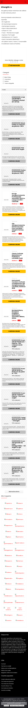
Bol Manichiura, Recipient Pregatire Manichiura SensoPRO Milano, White (18, 314)
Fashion (7, 81)
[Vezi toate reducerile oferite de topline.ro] (19, 508)
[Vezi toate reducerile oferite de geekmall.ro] (8, 578)
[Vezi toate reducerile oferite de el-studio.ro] (8, 519)
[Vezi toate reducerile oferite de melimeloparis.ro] (19, 572)
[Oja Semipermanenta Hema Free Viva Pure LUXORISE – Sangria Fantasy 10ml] (6, 225)
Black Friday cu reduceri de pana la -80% (18, 124)
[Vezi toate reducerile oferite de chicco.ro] (8, 566)
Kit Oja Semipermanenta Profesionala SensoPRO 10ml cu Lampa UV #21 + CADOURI (18, 197)
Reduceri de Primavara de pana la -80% (19, 171)
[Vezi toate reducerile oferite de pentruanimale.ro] (8, 601)
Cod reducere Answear (7, 683)
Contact (3, 664)
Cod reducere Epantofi (7, 681)
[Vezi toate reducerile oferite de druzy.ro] (19, 615)
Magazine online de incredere (9, 672)
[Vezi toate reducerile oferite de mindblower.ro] (8, 595)
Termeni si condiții (6, 666)
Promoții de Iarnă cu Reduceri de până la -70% (18, 371)
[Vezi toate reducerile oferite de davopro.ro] (8, 561)
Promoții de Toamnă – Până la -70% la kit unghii (18, 395)
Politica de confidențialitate (8, 668)
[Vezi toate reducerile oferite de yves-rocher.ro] (8, 608)
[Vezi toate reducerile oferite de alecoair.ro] (19, 531)
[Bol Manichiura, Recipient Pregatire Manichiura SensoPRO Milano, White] (6, 311)
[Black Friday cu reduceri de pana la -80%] (6, 124)
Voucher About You (6, 686)
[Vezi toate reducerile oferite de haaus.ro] (19, 503)
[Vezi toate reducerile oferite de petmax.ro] (19, 519)
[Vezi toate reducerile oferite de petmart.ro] (19, 537)
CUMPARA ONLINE (14, 114)
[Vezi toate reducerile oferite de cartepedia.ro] (19, 589)
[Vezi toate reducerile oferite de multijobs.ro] (19, 583)
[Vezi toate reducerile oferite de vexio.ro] (8, 531)
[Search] (25, 2)
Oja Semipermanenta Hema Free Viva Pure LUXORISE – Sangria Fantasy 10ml (18, 227)
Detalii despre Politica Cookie (17, 705)
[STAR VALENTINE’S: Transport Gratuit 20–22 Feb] (6, 98)
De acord (6, 705)
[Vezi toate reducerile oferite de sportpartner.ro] (19, 525)
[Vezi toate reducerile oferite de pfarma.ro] (19, 561)
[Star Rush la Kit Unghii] (6, 149)
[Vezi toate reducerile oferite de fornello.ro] (19, 555)
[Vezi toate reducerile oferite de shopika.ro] (19, 578)
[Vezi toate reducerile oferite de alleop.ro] (8, 514)
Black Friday (8, 77)
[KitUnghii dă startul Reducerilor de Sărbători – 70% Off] (6, 468)
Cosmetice (8, 79)
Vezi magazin (15, 65)
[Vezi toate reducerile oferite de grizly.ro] (8, 537)
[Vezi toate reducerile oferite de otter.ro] (19, 514)
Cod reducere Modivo (7, 688)
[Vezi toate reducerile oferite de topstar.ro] (8, 503)
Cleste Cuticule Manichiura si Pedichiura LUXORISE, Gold (17, 256)
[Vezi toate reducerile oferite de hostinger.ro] (8, 615)
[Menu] (2, 2)
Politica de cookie (6, 670)
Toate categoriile (9, 83)
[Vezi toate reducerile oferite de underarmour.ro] (19, 601)
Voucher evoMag (5, 690)
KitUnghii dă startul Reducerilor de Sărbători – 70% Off (18, 470)
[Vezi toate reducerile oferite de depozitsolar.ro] (19, 595)
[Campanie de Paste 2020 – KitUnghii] (6, 419)
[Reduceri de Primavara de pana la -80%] (6, 171)
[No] (26, 702)
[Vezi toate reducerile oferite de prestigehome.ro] (19, 549)
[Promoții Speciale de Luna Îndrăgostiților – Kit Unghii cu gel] (6, 442)
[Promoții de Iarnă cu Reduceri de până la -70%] (6, 370)
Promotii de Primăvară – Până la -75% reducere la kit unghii (19, 343)
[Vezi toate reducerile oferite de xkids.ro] (8, 589)
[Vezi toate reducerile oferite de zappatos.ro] (8, 525)
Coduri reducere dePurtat (8, 679)
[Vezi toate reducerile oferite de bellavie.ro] (8, 555)
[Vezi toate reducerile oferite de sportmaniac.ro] (8, 543)
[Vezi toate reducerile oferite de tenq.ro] (19, 566)
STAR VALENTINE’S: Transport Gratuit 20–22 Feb (18, 99)
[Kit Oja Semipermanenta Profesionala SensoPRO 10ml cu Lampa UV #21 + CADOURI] (6, 195)
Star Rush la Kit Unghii (18, 148)
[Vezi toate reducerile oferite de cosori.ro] (8, 620)
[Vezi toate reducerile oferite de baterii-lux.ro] (8, 508)
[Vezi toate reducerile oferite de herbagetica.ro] (8, 549)
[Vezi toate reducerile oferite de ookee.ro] (8, 572)
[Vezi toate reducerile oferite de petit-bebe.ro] (19, 543)
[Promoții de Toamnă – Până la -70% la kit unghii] (6, 394)
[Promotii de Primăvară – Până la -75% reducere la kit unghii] (6, 341)
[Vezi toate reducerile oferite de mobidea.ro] (19, 620)
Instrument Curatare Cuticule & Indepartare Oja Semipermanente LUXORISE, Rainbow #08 (18, 284)
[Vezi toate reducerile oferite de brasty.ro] (8, 583)
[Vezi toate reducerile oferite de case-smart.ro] (19, 608)
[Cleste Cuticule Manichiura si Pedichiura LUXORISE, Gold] (6, 255)
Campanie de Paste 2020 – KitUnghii (19, 419)
